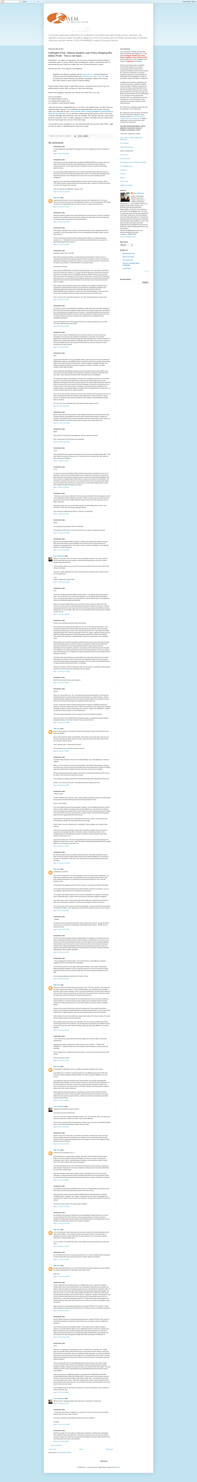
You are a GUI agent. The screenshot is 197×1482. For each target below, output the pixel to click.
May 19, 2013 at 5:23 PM (61, 910)
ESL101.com (124, 181)
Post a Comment (56, 1445)
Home (81, 1449)
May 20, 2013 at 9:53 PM (61, 1144)
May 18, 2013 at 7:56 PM (61, 846)
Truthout (122, 174)
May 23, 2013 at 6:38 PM (61, 1441)
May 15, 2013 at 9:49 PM (61, 153)
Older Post (109, 1449)
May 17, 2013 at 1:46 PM (61, 682)
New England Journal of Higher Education (133, 162)
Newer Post (52, 1449)
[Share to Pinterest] (87, 136)
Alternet (122, 177)
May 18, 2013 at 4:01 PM (61, 751)
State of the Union (128, 257)
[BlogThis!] (81, 136)
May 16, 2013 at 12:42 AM (61, 191)
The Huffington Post (126, 166)
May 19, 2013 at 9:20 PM (61, 952)
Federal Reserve (87, 74)
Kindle (139, 61)
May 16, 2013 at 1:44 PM (61, 244)
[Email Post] (74, 136)
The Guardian (124, 143)
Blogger (117, 1467)
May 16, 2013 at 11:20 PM (61, 442)
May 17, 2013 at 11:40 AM (61, 550)
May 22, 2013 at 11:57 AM (61, 1337)
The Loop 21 (124, 155)
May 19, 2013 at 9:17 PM (61, 929)
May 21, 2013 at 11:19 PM (61, 1276)
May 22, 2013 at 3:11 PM (61, 1403)
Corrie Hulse (127, 268)
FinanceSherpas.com (126, 147)
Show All (147, 271)
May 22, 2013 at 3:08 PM (61, 1392)
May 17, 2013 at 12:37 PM (61, 671)
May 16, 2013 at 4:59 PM (61, 347)
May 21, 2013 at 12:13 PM (61, 1223)
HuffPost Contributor (126, 185)
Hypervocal (123, 170)
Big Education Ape (129, 253)
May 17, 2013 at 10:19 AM (61, 533)
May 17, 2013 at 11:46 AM (61, 582)
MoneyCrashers (125, 158)
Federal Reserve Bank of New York (93, 76)
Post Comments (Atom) (64, 1452)
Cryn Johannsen (58, 556)
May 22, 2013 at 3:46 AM (61, 1310)
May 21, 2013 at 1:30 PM (61, 1246)
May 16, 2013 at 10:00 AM (61, 222)
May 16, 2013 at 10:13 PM (61, 423)
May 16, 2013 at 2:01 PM (61, 299)
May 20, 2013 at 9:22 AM (61, 1060)
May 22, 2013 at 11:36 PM (61, 1424)
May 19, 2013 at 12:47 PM (61, 863)
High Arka (56, 197)
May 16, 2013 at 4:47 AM (61, 207)
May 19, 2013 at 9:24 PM (61, 979)
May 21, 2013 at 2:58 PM (61, 1259)
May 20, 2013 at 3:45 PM (61, 1100)
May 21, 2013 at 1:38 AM (61, 1180)
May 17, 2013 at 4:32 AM (61, 514)
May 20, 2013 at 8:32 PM (61, 1127)
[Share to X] (83, 136)
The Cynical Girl (128, 260)
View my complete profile (128, 237)
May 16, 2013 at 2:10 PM (61, 326)
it (61, 68)
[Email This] (79, 136)
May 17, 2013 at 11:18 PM (61, 722)
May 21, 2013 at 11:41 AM (61, 1206)
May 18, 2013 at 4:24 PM (61, 785)
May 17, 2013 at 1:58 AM (61, 487)
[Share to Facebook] (85, 136)
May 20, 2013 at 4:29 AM (61, 1030)
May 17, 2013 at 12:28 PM (61, 614)
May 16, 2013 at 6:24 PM (61, 406)
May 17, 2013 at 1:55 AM (61, 461)
